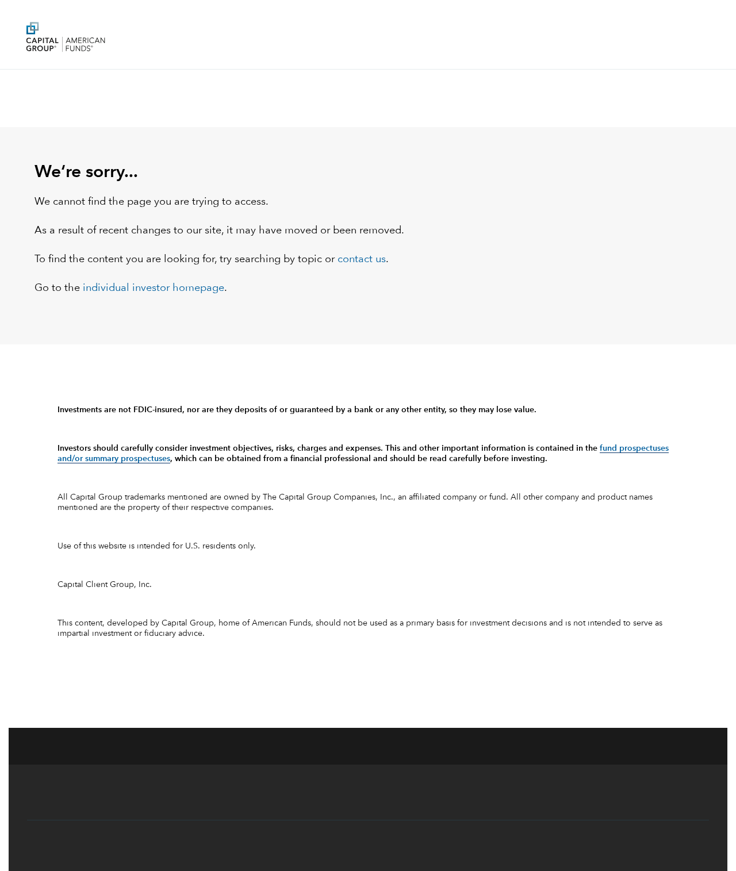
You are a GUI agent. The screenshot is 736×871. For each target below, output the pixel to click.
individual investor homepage (153, 288)
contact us (362, 259)
